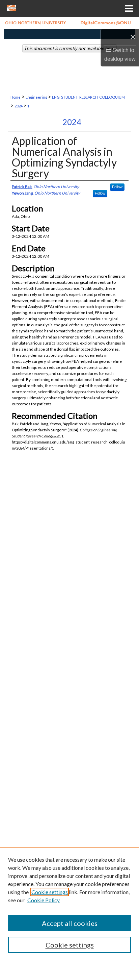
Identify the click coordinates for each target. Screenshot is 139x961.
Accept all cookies (70, 923)
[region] (69, 904)
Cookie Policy (43, 900)
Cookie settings (49, 892)
